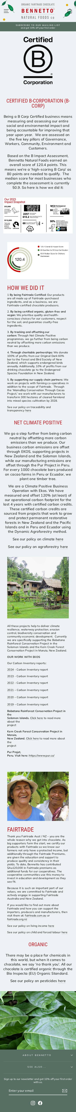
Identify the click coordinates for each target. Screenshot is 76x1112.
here (28, 410)
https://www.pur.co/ (42, 755)
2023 (10, 676)
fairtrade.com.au (35, 915)
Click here (36, 718)
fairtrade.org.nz (17, 919)
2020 (10, 697)
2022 (10, 682)
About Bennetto (37, 1055)
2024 (10, 669)
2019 (10, 704)
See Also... (36, 1066)
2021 (10, 690)
